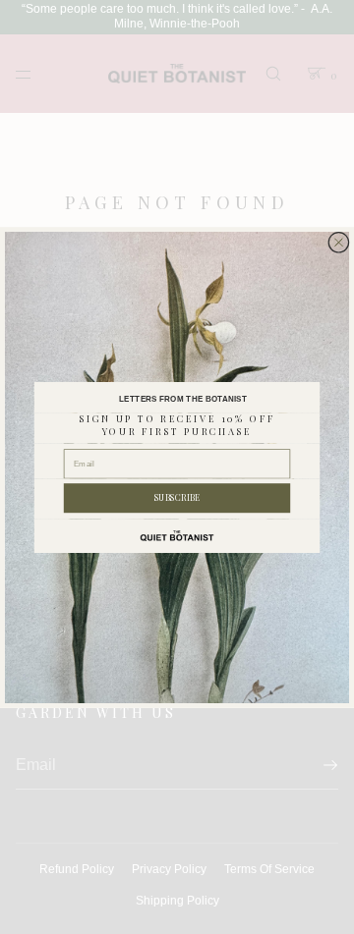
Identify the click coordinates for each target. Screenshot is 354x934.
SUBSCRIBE (177, 497)
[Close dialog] (338, 242)
